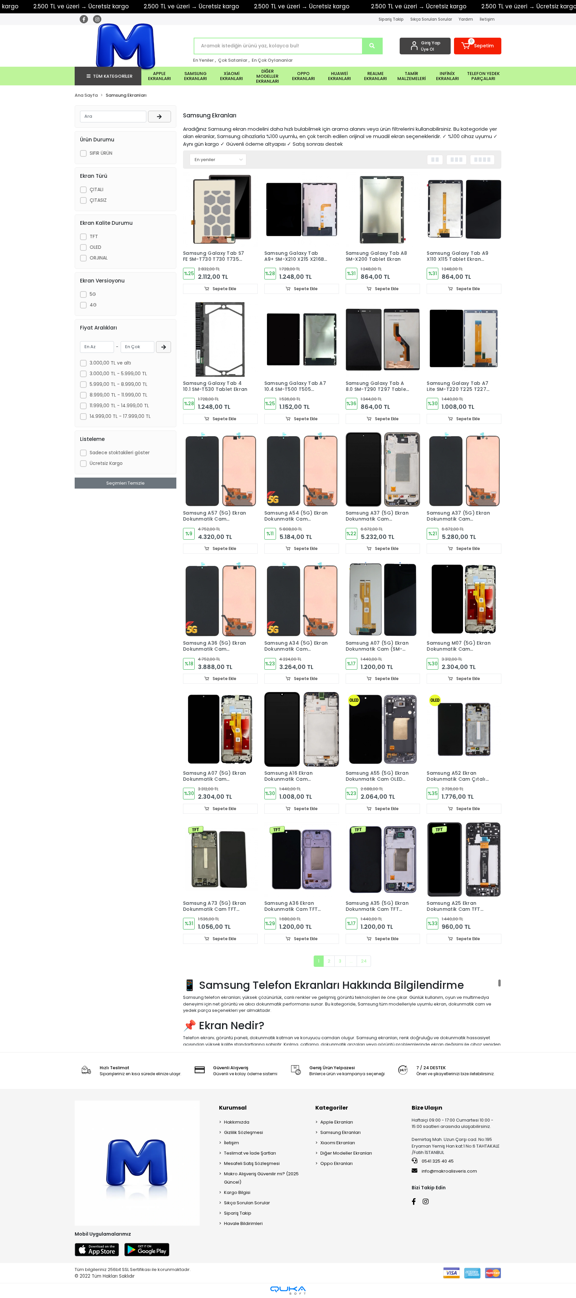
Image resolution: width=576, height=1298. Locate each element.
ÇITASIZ (98, 200)
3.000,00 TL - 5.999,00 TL (118, 373)
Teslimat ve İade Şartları (250, 1153)
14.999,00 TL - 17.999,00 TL (120, 416)
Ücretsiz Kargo (106, 463)
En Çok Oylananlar (272, 60)
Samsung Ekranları (340, 1132)
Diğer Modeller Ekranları (346, 1153)
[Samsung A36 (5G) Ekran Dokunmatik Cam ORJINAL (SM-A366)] (220, 599)
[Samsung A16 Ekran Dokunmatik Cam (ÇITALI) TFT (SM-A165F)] (301, 729)
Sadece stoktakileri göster (120, 452)
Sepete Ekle (224, 288)
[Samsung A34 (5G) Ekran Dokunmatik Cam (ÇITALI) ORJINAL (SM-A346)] (301, 599)
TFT (94, 236)
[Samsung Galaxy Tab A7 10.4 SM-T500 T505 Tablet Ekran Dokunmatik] (301, 339)
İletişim (487, 19)
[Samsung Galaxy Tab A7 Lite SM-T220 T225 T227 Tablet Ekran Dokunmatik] (464, 339)
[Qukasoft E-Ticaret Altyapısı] (288, 1290)
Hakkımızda (236, 1122)
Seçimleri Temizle (125, 483)
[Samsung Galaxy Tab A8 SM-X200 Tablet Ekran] (383, 209)
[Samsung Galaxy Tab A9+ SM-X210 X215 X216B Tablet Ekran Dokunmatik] (301, 209)
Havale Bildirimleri (243, 1223)
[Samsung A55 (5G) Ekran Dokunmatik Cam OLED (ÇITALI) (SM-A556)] (383, 729)
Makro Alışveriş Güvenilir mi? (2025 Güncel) (261, 1178)
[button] (478, 46)
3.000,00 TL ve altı (110, 363)
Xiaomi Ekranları (337, 1143)
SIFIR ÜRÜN (101, 153)
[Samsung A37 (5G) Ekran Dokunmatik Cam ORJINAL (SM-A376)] (464, 469)
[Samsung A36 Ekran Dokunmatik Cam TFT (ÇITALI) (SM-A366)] (301, 859)
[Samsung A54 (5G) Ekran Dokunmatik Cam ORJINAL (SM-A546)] (301, 469)
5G (93, 294)
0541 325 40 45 (437, 1161)
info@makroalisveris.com (449, 1171)
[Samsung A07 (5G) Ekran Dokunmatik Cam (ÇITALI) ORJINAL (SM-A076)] (220, 729)
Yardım (466, 19)
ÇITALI (96, 189)
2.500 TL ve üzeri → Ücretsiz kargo (191, 6)
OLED (95, 247)
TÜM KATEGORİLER (112, 76)
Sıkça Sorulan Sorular (431, 19)
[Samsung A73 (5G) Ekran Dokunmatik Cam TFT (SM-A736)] (220, 859)
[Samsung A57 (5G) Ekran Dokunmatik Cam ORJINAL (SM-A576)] (220, 469)
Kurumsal (233, 1108)
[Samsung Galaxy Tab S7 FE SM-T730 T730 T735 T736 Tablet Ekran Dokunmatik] (220, 209)
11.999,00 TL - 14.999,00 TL (119, 405)
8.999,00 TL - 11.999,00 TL (118, 395)
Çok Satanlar (232, 60)
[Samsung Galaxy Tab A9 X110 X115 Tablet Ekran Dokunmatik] (464, 209)
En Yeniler (203, 60)
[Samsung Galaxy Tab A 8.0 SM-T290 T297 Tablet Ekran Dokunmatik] (383, 339)
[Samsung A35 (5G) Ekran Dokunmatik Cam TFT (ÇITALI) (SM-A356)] (383, 859)
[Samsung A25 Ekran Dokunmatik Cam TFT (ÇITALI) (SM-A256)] (464, 859)
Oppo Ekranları (336, 1163)
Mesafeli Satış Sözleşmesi (252, 1163)
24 (364, 961)
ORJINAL (99, 257)
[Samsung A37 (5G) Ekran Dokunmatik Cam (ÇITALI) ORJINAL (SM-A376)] (383, 469)
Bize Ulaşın (427, 1108)
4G (93, 304)
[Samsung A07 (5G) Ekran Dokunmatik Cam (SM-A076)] (383, 599)
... (351, 961)
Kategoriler (331, 1108)
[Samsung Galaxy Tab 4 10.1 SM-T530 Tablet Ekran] (220, 339)
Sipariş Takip (391, 19)
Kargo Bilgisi (237, 1192)
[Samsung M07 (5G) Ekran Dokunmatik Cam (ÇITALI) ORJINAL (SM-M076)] (464, 599)
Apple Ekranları (336, 1122)
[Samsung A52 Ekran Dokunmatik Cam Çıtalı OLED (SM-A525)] (464, 729)
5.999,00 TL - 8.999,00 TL (118, 384)
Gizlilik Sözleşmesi (243, 1132)
